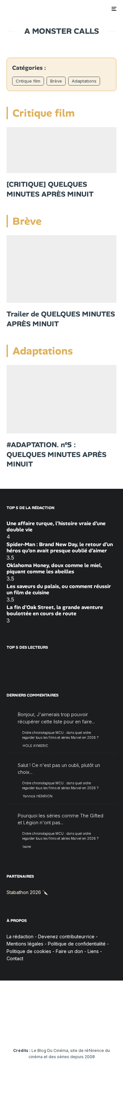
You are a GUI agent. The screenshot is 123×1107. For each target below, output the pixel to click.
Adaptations (84, 81)
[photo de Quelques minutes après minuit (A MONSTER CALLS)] (61, 269)
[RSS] (112, 1031)
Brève (56, 81)
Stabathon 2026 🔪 (27, 892)
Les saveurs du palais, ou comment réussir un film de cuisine (59, 589)
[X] (23, 1031)
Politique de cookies (29, 951)
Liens (93, 951)
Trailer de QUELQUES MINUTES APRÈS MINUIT (61, 319)
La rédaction (20, 936)
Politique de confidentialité (77, 943)
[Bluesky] (74, 1031)
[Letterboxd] (87, 1031)
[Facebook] (10, 1031)
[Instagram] (36, 1031)
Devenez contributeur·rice (66, 936)
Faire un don (69, 951)
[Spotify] (99, 1031)
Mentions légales (25, 943)
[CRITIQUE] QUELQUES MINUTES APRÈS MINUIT (50, 189)
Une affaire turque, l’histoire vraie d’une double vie (56, 526)
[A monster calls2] (61, 399)
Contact (15, 958)
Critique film (28, 81)
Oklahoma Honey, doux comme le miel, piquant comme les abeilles (54, 568)
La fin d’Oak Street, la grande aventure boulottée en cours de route (55, 610)
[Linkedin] (61, 1031)
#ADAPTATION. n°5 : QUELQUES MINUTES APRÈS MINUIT (56, 454)
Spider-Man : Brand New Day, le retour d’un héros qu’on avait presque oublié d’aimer (60, 547)
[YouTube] (48, 1031)
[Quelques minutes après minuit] (61, 150)
